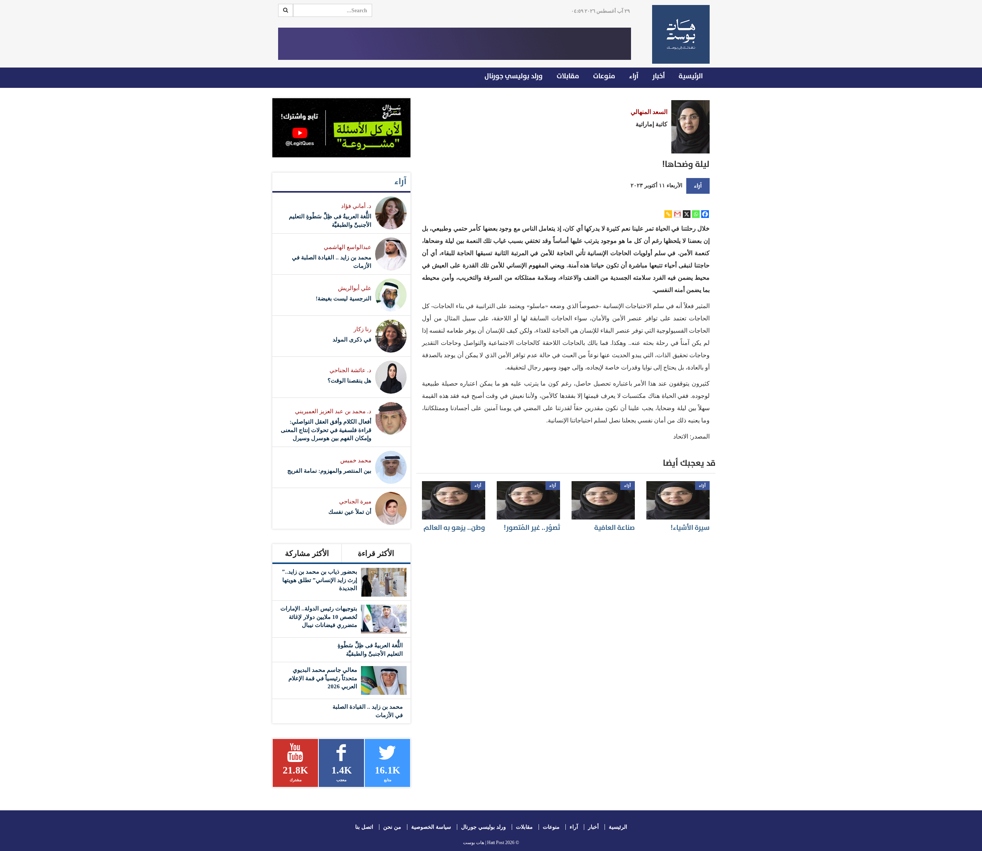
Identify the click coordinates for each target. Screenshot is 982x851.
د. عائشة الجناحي (350, 370)
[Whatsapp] (696, 214)
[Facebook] (705, 214)
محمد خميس (355, 460)
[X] (686, 214)
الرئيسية (691, 76)
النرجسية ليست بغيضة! (343, 298)
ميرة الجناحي (355, 501)
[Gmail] (677, 214)
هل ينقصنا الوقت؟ (349, 381)
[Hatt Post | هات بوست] (678, 34)
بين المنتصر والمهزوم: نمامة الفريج (329, 471)
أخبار (658, 76)
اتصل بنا (364, 827)
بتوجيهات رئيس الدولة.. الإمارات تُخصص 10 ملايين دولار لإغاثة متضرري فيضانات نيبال (318, 616)
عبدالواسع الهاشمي (347, 247)
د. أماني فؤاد (356, 206)
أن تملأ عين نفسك (349, 512)
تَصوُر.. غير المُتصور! (532, 528)
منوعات (604, 76)
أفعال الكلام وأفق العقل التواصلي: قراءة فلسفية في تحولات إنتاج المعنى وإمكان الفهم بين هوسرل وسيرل (326, 430)
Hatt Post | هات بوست (483, 842)
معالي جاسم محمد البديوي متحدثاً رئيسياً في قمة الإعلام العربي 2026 (322, 678)
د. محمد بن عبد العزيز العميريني (333, 411)
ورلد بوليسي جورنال (513, 76)
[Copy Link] (668, 214)
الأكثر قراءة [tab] (376, 553)
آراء (633, 76)
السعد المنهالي (649, 112)
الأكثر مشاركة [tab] (307, 553)
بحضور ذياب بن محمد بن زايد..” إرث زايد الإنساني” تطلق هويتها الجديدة (319, 580)
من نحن (392, 827)
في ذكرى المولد (352, 339)
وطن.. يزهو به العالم (454, 528)
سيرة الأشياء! (690, 528)
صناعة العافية (614, 528)
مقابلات (568, 76)
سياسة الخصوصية (431, 827)
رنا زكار (362, 329)
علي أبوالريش (354, 288)
